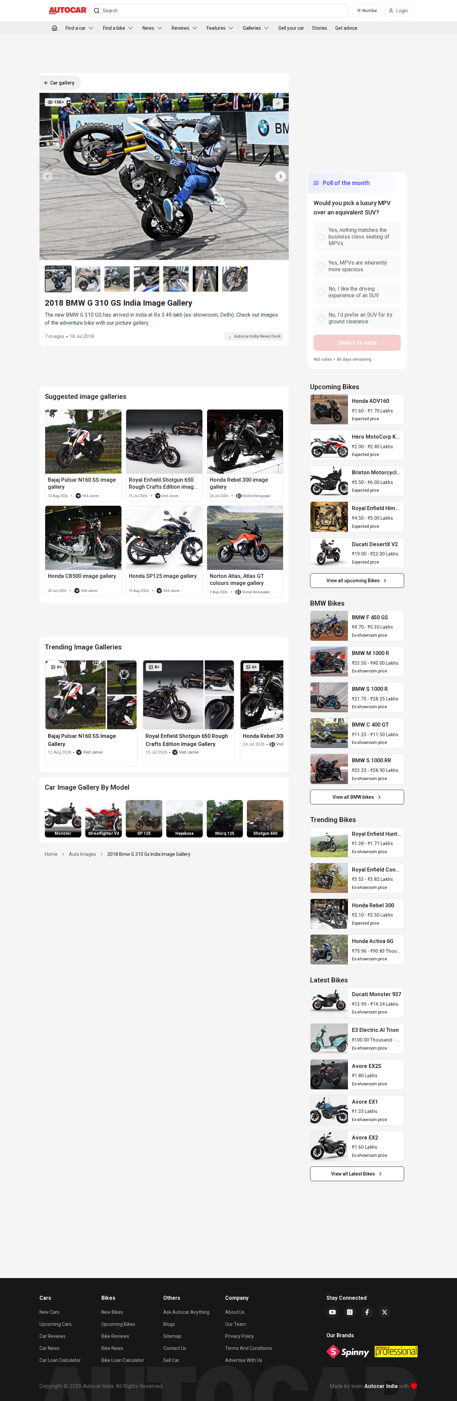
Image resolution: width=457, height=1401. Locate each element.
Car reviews (52, 1336)
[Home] (54, 28)
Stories (319, 28)
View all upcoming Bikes (353, 580)
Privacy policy (239, 1336)
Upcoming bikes (118, 1324)
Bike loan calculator (122, 1360)
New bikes (112, 1312)
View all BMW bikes (353, 797)
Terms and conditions (248, 1348)
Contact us (174, 1348)
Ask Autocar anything (186, 1312)
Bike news (112, 1348)
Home (51, 854)
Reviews (180, 28)
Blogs (169, 1324)
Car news (49, 1348)
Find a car (76, 28)
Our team (235, 1324)
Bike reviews (115, 1336)
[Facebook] (367, 1312)
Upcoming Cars (55, 1324)
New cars (49, 1312)
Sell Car (171, 1360)
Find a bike (114, 28)
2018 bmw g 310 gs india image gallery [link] (148, 854)
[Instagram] (350, 1312)
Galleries (252, 28)
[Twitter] (385, 1312)
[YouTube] (333, 1312)
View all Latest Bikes (353, 1174)
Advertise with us (243, 1360)
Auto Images (82, 854)
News (148, 28)
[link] (329, 409)
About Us (235, 1312)
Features (216, 28)
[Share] (278, 103)
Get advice (346, 28)
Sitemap (172, 1336)
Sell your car (291, 28)
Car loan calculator (60, 1360)
